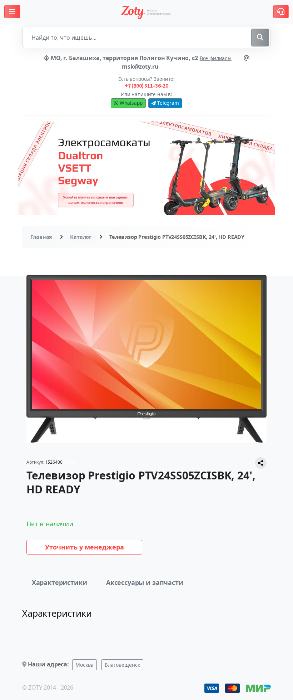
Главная (41, 236)
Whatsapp (130, 102)
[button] (12, 11)
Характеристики (59, 582)
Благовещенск (122, 664)
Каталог (80, 236)
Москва (84, 664)
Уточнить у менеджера (84, 547)
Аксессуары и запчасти (144, 582)
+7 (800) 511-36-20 (146, 85)
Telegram (167, 102)
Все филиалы (216, 58)
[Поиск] (260, 37)
